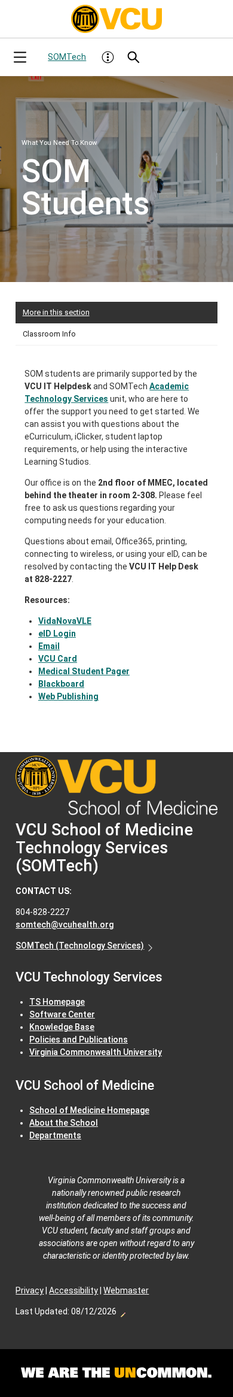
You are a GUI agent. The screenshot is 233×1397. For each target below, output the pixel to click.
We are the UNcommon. (116, 1373)
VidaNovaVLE (64, 621)
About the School (63, 1123)
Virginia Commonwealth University (95, 1052)
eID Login (57, 633)
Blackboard (61, 684)
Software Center (62, 1014)
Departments (55, 1135)
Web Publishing (68, 696)
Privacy (30, 1290)
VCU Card (57, 658)
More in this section (56, 312)
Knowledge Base (61, 1027)
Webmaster (126, 1290)
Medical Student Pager (84, 671)
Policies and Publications (78, 1039)
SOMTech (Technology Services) (80, 945)
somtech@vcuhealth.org (65, 924)
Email (49, 646)
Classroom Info (49, 333)
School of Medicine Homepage (89, 1110)
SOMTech (67, 57)
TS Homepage (57, 1002)
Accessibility (73, 1290)
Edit (122, 1311)
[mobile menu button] (19, 57)
